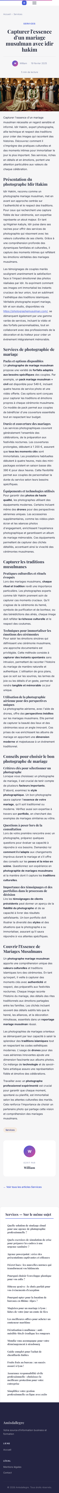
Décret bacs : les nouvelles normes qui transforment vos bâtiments (29, 1266)
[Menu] (34, 3)
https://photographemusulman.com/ (25, 311)
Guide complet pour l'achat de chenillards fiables (24, 1353)
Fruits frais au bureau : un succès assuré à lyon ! (26, 1364)
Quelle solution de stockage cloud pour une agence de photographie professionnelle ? (26, 1229)
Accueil (7, 14)
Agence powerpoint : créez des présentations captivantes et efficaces (28, 1255)
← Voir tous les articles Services (22, 1187)
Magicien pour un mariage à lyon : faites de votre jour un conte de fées (27, 1309)
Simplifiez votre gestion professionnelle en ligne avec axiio (27, 1392)
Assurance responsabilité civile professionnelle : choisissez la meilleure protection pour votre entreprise (25, 1378)
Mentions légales (12, 1466)
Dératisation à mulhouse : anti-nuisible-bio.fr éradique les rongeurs (28, 1331)
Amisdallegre (13, 1422)
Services (18, 14)
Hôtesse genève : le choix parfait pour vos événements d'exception (28, 1288)
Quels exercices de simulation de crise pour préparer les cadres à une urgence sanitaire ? (29, 1243)
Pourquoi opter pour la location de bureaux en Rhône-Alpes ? (27, 1299)
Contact (7, 1472)
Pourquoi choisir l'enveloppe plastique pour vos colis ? (29, 1277)
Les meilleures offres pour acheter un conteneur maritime (28, 1320)
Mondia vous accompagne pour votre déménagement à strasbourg (28, 1342)
